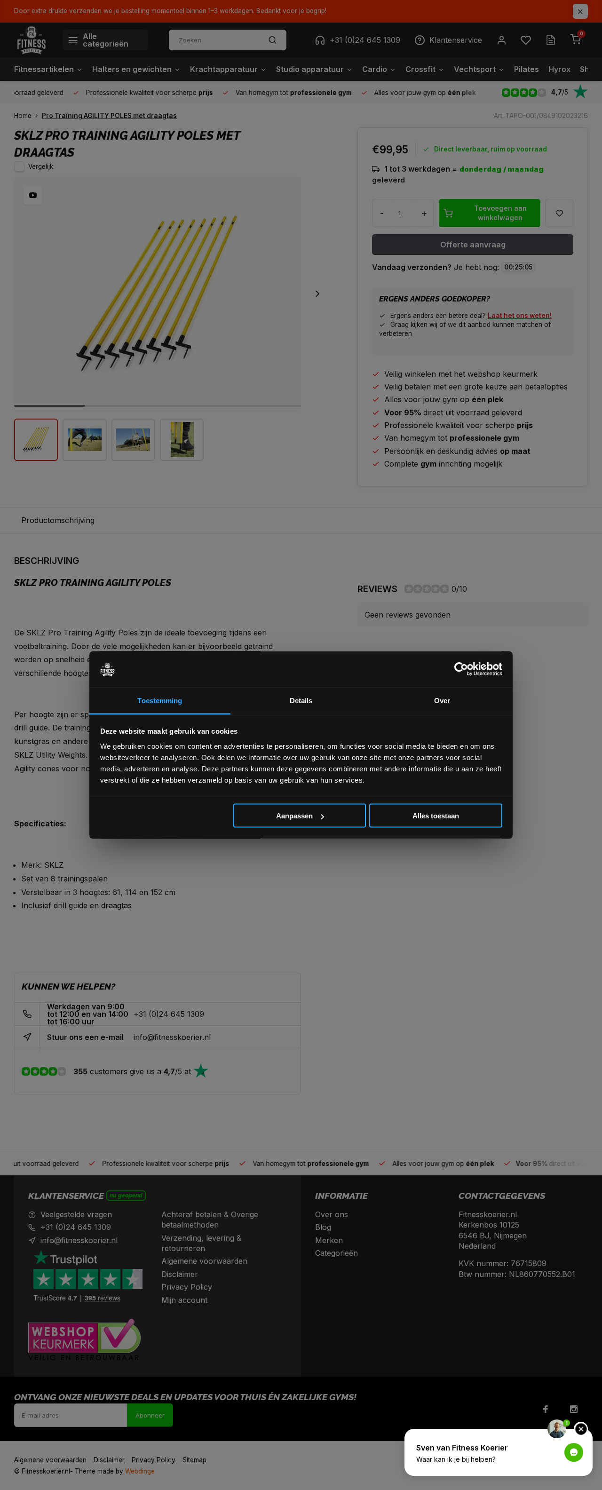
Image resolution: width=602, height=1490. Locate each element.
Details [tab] (301, 700)
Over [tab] (442, 700)
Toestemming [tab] (159, 700)
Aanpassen (294, 816)
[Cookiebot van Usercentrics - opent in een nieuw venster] (461, 669)
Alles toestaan (435, 816)
